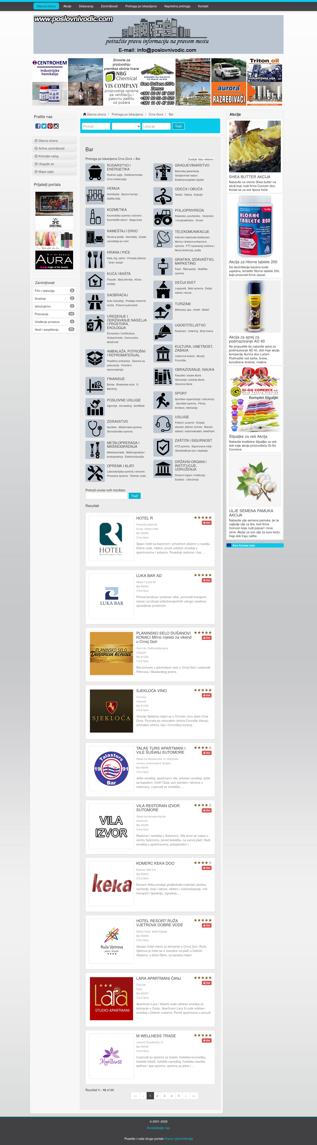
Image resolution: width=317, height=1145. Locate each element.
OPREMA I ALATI (120, 465)
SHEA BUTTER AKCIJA (249, 176)
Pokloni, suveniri (184, 422)
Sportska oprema (186, 403)
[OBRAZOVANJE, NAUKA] (163, 377)
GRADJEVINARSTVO (192, 165)
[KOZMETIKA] (95, 217)
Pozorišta (180, 360)
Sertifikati (139, 405)
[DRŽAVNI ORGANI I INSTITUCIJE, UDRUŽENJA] (163, 469)
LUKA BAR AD (149, 575)
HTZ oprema (182, 446)
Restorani (180, 331)
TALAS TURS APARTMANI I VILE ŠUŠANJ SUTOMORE (160, 750)
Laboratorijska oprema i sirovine (126, 471)
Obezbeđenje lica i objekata (191, 450)
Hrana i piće (173, 1138)
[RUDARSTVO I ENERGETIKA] (95, 172)
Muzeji (200, 356)
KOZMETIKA (117, 209)
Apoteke (112, 427)
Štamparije (189, 269)
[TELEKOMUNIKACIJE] (163, 239)
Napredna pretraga (177, 6)
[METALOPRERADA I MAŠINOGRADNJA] (95, 450)
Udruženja (192, 479)
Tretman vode (138, 475)
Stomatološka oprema (120, 431)
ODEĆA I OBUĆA (188, 188)
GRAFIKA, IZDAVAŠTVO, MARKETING (194, 261)
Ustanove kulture (185, 356)
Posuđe (111, 279)
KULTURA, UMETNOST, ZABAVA (194, 348)
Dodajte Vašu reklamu (201, 159)
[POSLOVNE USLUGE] (95, 407)
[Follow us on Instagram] (56, 127)
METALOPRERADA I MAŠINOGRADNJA (123, 444)
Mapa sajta (46, 171)
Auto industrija (115, 301)
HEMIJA (113, 188)
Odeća (188, 194)
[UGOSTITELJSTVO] (163, 332)
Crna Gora (125, 158)
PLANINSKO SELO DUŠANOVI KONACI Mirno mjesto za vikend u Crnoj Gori (163, 637)
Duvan (199, 220)
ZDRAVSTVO (117, 421)
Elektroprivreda (133, 174)
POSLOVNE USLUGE (124, 400)
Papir (178, 269)
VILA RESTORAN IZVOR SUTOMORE (158, 808)
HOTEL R (144, 518)
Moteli (205, 309)
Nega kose (135, 220)
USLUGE (182, 416)
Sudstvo (179, 479)
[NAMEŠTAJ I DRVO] (95, 238)
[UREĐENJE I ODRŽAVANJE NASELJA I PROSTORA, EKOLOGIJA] (95, 323)
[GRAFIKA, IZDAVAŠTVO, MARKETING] (163, 266)
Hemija (188, 1138)
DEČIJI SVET (185, 282)
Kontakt (203, 6)
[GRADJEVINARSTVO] (163, 172)
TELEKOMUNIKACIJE (192, 231)
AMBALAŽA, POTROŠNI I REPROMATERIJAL (126, 353)
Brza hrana (206, 331)
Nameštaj (131, 237)
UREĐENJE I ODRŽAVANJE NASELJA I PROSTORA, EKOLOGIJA (127, 322)
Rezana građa (115, 237)
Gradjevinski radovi (186, 175)
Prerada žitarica (136, 258)
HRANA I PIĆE (118, 252)
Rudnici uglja (114, 174)
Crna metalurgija (117, 179)
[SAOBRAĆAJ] (95, 302)
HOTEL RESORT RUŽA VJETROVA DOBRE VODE (159, 923)
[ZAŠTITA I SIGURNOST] (163, 447)
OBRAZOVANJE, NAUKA (194, 369)
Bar (138, 158)
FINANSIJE (116, 378)
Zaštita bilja (113, 198)
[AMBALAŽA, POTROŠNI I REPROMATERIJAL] (95, 358)
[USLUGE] (163, 424)
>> (194, 1096)
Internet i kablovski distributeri (192, 237)
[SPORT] (163, 400)
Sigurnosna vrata (201, 446)
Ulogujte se (46, 164)
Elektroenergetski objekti (189, 179)
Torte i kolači (115, 262)
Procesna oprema (117, 475)
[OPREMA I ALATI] (95, 473)
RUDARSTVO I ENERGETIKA (118, 167)
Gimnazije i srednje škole (189, 379)
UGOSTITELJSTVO (190, 325)
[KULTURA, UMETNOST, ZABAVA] (163, 354)
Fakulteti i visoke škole (188, 375)
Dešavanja (86, 6)
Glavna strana (46, 6)
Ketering (193, 331)
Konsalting (125, 405)
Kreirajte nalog (48, 156)
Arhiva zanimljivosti (51, 148)
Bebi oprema (195, 288)
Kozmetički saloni (117, 220)
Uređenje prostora (47, 322)
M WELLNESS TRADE (156, 1035)
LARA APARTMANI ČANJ (158, 978)
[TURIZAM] (163, 311)
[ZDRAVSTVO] (95, 429)
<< (135, 1096)
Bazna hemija (129, 194)
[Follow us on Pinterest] (50, 127)
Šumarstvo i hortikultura (121, 333)
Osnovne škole (183, 384)
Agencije (112, 405)
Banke (111, 384)
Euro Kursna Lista (244, 545)
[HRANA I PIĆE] (95, 259)
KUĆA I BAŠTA (119, 273)
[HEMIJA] (95, 195)
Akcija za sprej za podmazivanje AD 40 (247, 339)
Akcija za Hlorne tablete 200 (253, 261)
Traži (178, 126)
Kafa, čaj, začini (116, 258)
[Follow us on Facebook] (38, 127)
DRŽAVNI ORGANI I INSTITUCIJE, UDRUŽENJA (190, 465)
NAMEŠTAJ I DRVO (122, 230)
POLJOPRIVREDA (189, 210)
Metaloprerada (115, 452)
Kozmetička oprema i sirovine (124, 215)
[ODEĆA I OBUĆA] (163, 196)
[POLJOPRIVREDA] (163, 217)
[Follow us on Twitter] (44, 127)
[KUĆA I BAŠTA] (95, 281)
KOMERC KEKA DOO (155, 863)
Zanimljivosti (109, 6)
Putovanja (41, 314)
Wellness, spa (183, 309)
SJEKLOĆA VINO (151, 690)
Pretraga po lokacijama (141, 6)
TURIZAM (182, 303)
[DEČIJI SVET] (163, 290)
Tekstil (178, 194)
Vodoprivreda (115, 337)
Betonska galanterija (187, 171)
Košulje (198, 194)
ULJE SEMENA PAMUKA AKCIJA (251, 513)
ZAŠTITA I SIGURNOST (193, 440)
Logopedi (180, 288)
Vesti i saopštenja (46, 329)
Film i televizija (45, 291)
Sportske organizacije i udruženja (194, 399)
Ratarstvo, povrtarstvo (187, 216)
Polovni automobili (127, 305)
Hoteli (196, 309)
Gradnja (40, 298)
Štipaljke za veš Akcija (248, 436)
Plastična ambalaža (118, 361)
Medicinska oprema (130, 427)
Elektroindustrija (134, 456)
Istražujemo (43, 306)
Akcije (67, 6)
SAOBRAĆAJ (117, 294)
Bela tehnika (125, 279)
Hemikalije (113, 194)
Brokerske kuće (125, 384)
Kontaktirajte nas (158, 1128)
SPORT (181, 393)
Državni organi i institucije (190, 475)
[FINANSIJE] (95, 386)
